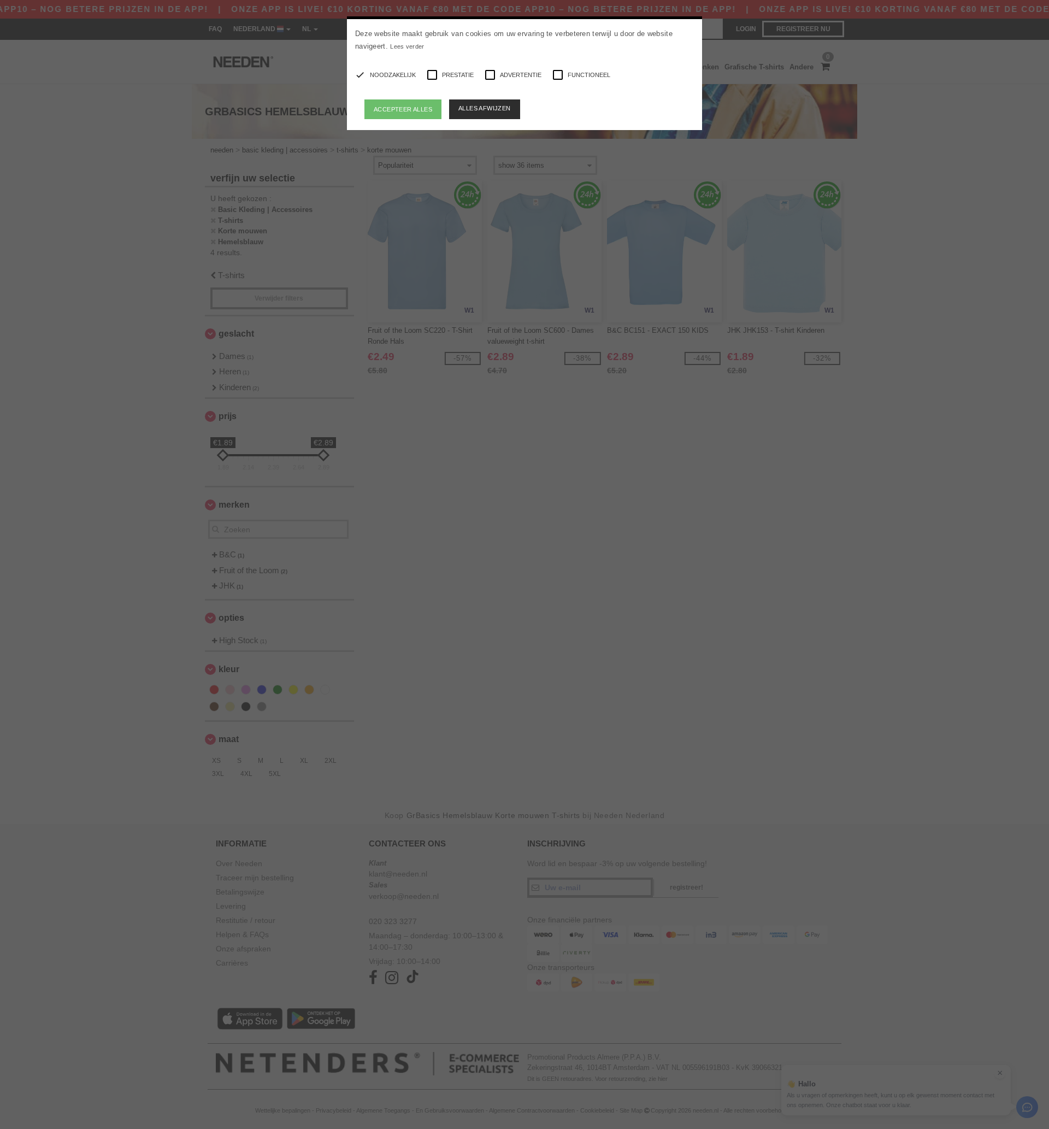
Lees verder (407, 46)
